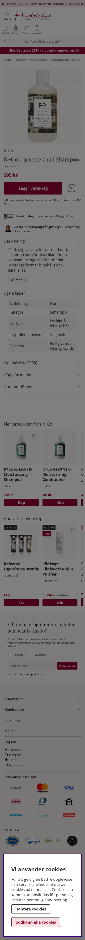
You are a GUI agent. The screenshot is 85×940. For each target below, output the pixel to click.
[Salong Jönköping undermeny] (50, 720)
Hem (7, 60)
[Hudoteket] (34, 16)
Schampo (38, 60)
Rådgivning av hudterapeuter (46, 3)
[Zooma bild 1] (42, 106)
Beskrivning (14, 241)
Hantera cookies (30, 909)
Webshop (40, 654)
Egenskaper (14, 293)
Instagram (15, 754)
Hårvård (21, 60)
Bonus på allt (76, 3)
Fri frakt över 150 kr (12, 3)
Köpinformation (18, 374)
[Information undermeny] (52, 699)
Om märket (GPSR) (20, 362)
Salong (19, 654)
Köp (21, 602)
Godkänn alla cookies (35, 922)
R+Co (8, 151)
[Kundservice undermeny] (52, 709)
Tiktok (13, 760)
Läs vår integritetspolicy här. (26, 674)
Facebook (15, 749)
